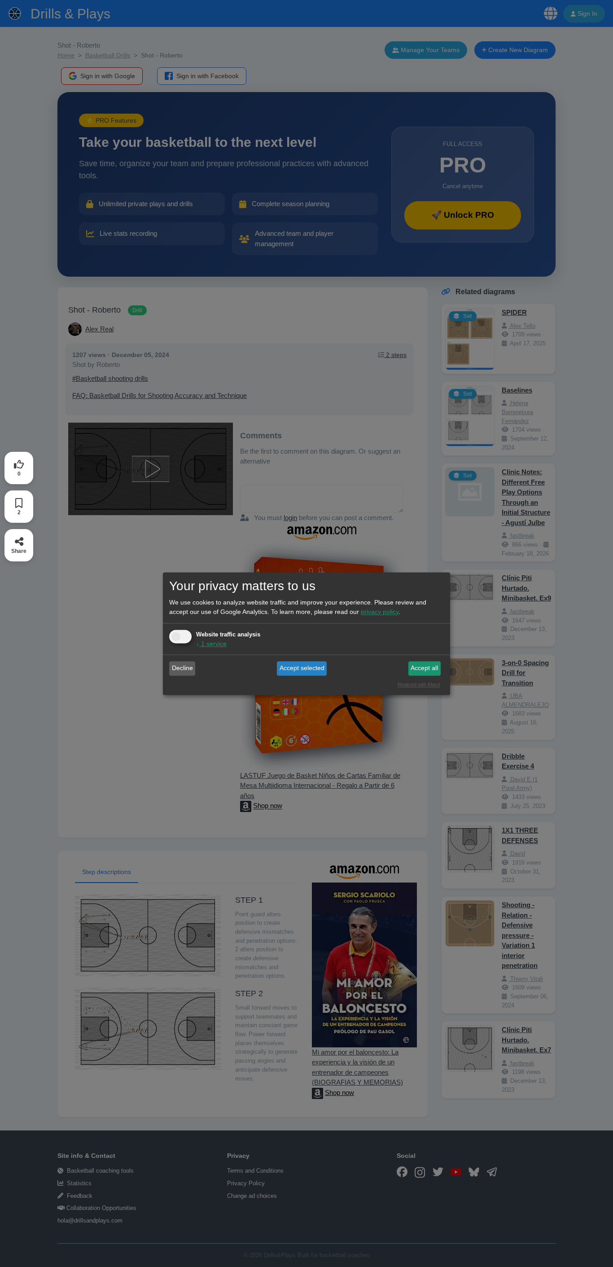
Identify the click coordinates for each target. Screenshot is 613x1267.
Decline (182, 668)
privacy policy (379, 611)
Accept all (424, 668)
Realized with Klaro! (419, 684)
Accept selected (302, 668)
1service (211, 643)
